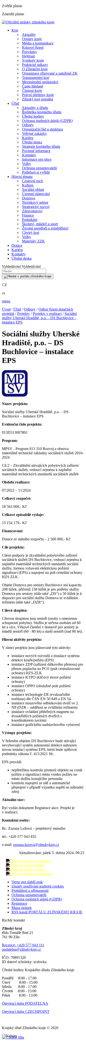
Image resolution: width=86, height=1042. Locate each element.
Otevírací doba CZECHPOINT (25, 1011)
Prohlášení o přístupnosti (29, 890)
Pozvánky (29, 52)
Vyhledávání (11, 266)
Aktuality (29, 35)
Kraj (14, 30)
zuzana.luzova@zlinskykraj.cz (36, 845)
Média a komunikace (38, 43)
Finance (28, 215)
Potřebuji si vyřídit (36, 172)
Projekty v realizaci (47, 314)
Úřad (15, 103)
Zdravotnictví (32, 211)
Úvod (6, 309)
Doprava (28, 198)
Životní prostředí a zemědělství (45, 228)
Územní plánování (36, 194)
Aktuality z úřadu (35, 108)
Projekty (23, 314)
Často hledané (32, 86)
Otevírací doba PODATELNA (25, 1003)
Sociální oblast (33, 189)
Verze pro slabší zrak (27, 882)
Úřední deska (32, 142)
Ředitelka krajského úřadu (41, 112)
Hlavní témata (21, 177)
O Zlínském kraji (35, 69)
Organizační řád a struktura (42, 129)
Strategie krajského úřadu (41, 146)
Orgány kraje (32, 39)
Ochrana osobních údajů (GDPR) (47, 121)
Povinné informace (36, 151)
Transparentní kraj (35, 78)
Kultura (27, 185)
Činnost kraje (32, 90)
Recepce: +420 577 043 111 (23, 945)
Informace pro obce (36, 159)
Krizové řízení (32, 47)
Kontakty (29, 155)
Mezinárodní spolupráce (40, 82)
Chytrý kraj (30, 232)
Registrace (19, 903)
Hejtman (28, 56)
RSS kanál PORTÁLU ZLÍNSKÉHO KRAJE (46, 912)
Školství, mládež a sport (40, 224)
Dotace (16, 245)
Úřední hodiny (33, 116)
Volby (26, 164)
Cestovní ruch (32, 181)
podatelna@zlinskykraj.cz (21, 949)
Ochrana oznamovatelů (39, 168)
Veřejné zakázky (34, 134)
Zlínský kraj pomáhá (37, 99)
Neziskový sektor (35, 202)
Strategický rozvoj (35, 207)
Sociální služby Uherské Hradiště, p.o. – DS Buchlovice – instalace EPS (39, 318)
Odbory (28, 125)
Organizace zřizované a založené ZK (50, 73)
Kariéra (27, 138)
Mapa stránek (21, 908)
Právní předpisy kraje (38, 95)
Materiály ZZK (33, 241)
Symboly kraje (33, 60)
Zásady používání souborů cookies (37, 886)
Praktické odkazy (35, 65)
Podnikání (29, 220)
